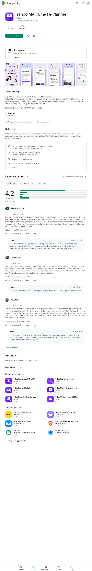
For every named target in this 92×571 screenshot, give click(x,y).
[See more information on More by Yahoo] (23, 374)
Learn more (18, 57)
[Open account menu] (88, 3)
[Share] (28, 36)
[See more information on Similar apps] (20, 407)
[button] (11, 74)
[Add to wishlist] (34, 36)
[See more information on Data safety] (20, 129)
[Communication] (43, 122)
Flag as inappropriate (15, 441)
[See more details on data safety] (13, 167)
